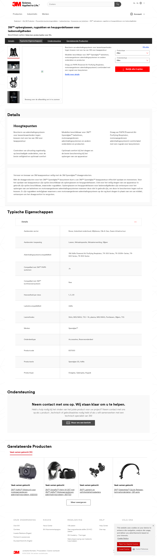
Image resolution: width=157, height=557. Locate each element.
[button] (140, 549)
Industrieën (32, 14)
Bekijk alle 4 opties (134, 69)
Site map (102, 529)
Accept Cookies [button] (124, 549)
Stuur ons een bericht (81, 423)
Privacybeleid (41, 551)
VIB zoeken (71, 526)
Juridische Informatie (29, 551)
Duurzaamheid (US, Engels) (22, 541)
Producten (17, 14)
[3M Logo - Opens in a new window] (26, 4)
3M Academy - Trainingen (77, 535)
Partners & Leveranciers (21, 537)
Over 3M (16, 526)
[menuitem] (11, 41)
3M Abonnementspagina (51, 529)
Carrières (16, 529)
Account (137, 14)
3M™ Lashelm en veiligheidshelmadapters (90, 491)
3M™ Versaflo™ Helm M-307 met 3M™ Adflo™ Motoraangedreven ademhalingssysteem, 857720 (59, 492)
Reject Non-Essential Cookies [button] (128, 544)
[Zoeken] (117, 4)
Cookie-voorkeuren (53, 551)
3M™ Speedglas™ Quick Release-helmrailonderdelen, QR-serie (128, 491)
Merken (45, 14)
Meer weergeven (78, 502)
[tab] (21, 452)
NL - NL (136, 3)
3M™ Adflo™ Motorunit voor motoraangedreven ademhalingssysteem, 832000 (24, 492)
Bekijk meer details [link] (72, 74)
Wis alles (146, 47)
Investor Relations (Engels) (22, 533)
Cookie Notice (123, 539)
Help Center (103, 526)
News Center (47, 526)
